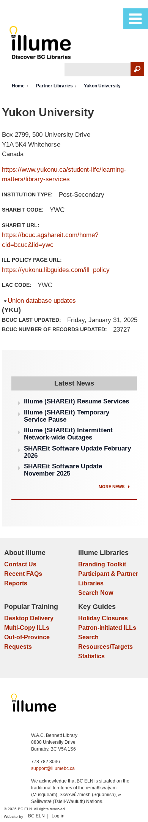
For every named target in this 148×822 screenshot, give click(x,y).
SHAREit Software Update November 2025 (63, 470)
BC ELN (36, 816)
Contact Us (20, 564)
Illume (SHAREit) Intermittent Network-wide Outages (68, 434)
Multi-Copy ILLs (26, 627)
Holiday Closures (103, 618)
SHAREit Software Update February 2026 (77, 452)
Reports (15, 583)
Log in (58, 816)
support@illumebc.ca (53, 768)
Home (18, 86)
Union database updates (42, 300)
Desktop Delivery (29, 618)
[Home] (42, 44)
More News (112, 486)
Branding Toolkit (102, 564)
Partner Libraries (54, 86)
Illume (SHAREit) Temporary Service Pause (66, 416)
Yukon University (102, 86)
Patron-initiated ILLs (107, 627)
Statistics (91, 656)
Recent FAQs (23, 574)
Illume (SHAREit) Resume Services (76, 401)
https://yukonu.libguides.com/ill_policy (56, 269)
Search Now (95, 593)
